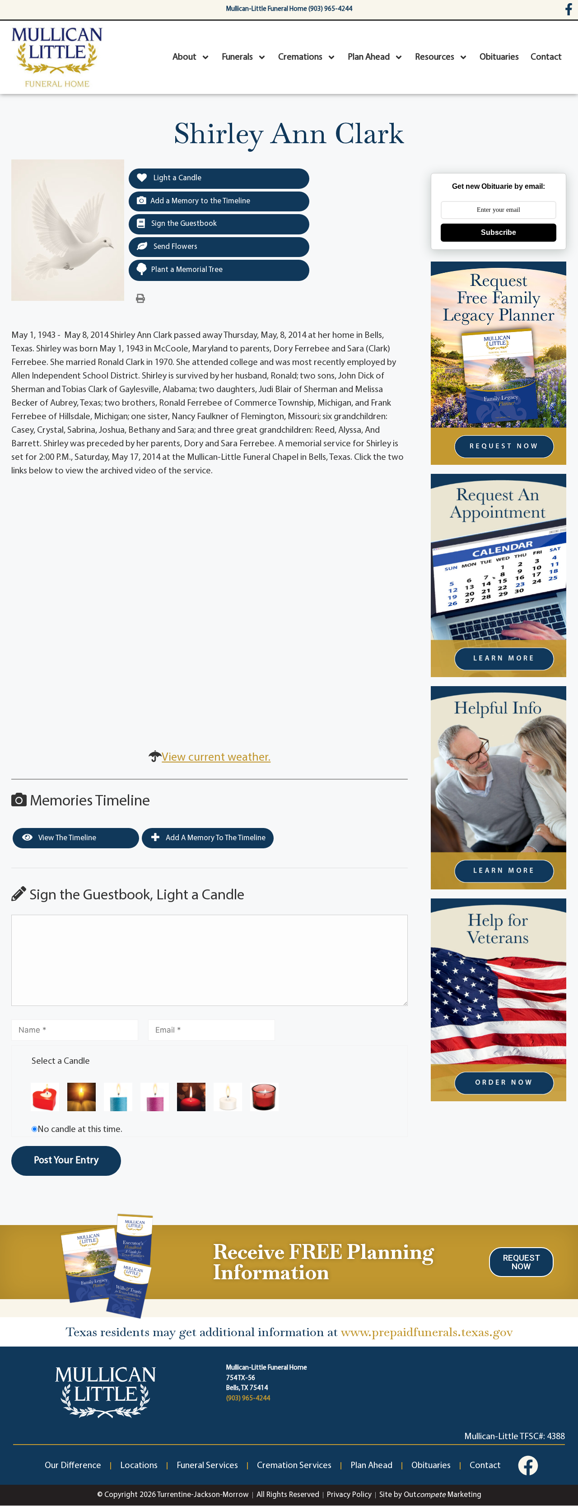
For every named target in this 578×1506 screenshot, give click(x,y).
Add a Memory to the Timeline (200, 201)
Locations (139, 1465)
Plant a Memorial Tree (187, 270)
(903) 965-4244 (248, 1398)
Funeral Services (207, 1465)
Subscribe (498, 232)
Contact (546, 57)
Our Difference (73, 1465)
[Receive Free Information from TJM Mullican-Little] (107, 1264)
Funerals (237, 57)
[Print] (140, 299)
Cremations (300, 57)
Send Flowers (174, 247)
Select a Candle (61, 1061)
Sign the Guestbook (183, 224)
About (184, 57)
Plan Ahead (369, 57)
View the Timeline (66, 838)
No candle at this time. (79, 1129)
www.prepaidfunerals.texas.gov (427, 1332)
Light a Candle (176, 178)
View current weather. (216, 758)
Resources (434, 57)
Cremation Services (294, 1465)
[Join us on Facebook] (528, 1465)
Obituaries (499, 57)
